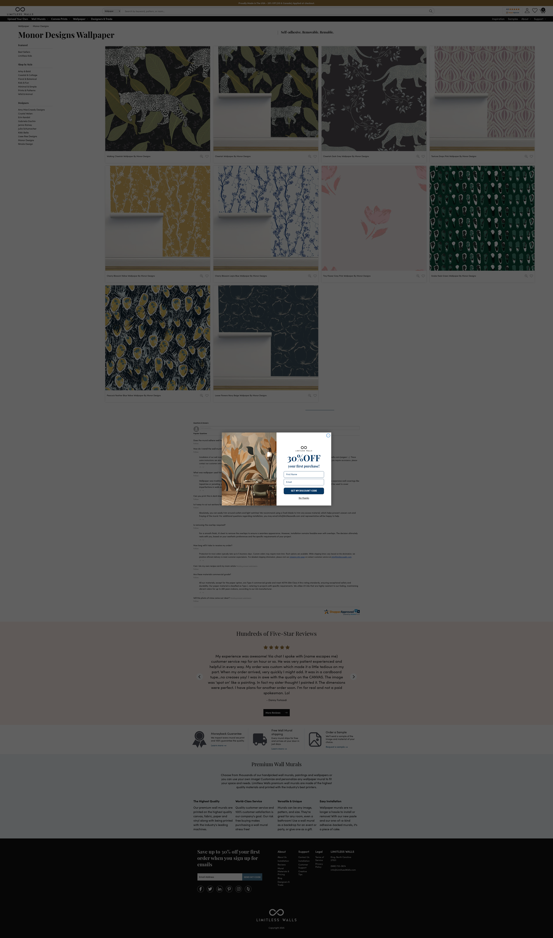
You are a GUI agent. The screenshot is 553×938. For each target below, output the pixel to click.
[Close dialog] (328, 435)
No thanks (304, 498)
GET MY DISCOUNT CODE (304, 491)
